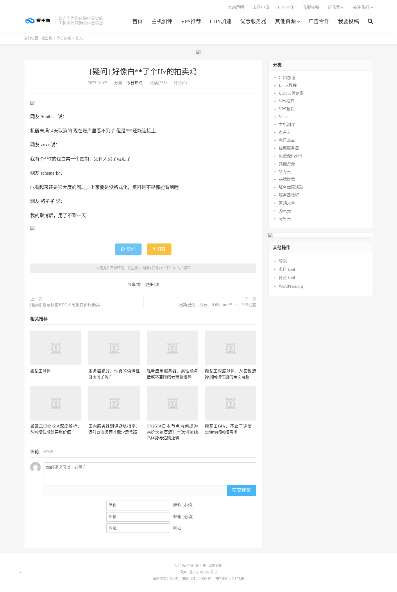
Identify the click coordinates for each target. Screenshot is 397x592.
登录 (283, 261)
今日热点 (64, 38)
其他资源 (285, 21)
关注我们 (361, 7)
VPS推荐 (191, 21)
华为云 (285, 171)
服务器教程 (289, 195)
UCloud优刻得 (291, 93)
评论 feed (287, 278)
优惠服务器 (253, 21)
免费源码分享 (291, 156)
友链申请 (261, 7)
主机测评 (161, 21)
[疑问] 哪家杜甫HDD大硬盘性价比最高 (65, 305)
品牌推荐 (287, 179)
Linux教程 (288, 85)
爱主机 (38, 20)
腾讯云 (285, 211)
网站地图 (216, 566)
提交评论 (241, 490)
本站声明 (236, 7)
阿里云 (285, 218)
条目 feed (287, 269)
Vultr (283, 117)
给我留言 (336, 7)
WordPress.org (291, 286)
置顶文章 (287, 203)
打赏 (161, 249)
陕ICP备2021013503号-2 (198, 572)
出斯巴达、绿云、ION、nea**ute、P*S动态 (217, 305)
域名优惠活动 (291, 187)
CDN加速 (220, 21)
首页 (137, 21)
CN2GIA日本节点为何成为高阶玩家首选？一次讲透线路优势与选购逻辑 (172, 432)
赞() (131, 249)
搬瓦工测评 (40, 371)
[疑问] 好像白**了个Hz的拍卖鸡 (143, 72)
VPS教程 (286, 109)
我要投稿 (348, 21)
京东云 (285, 132)
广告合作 (318, 21)
